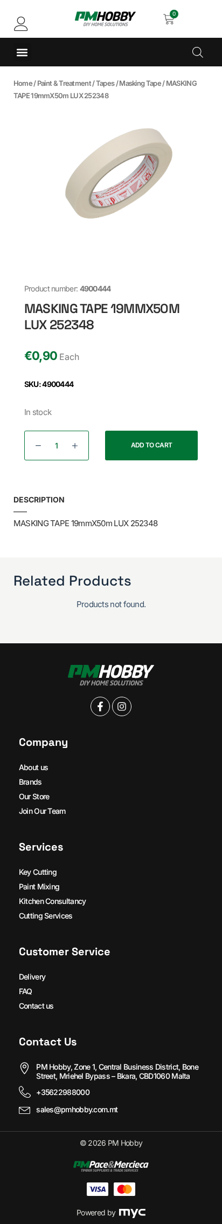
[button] (22, 52)
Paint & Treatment (64, 83)
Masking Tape (140, 83)
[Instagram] (121, 706)
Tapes (105, 83)
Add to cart (151, 445)
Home (22, 83)
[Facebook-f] (100, 706)
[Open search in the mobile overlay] (197, 52)
